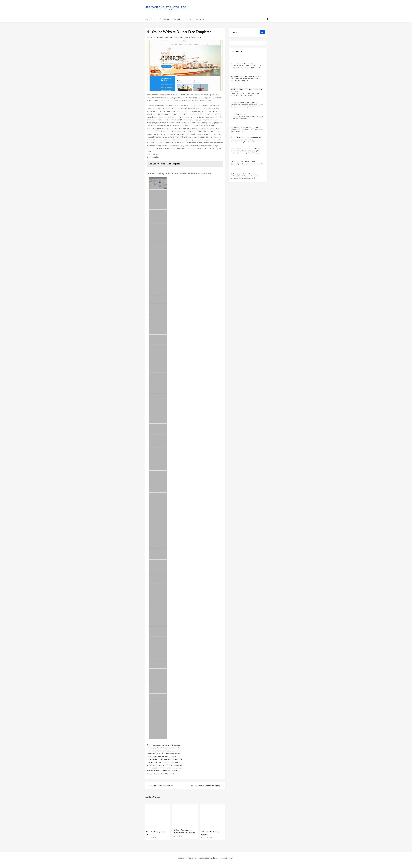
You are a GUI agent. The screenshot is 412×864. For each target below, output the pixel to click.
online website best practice (165, 748)
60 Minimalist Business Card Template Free (246, 149)
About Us (188, 19)
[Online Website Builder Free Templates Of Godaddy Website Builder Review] (158, 663)
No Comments (196, 37)
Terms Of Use (164, 19)
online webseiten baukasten (159, 745)
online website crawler (170, 756)
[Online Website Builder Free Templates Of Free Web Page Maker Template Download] (158, 687)
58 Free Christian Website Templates (243, 174)
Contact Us (200, 19)
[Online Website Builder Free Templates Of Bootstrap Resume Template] (158, 593)
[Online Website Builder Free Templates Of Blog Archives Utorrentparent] (158, 291)
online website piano (175, 765)
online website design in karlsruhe (158, 759)
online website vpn (167, 773)
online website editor (161, 762)
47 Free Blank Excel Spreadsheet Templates (246, 137)
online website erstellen (158, 765)
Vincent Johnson (154, 37)
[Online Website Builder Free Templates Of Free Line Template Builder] (158, 324)
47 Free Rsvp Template (239, 114)
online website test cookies (163, 771)
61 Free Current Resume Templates (243, 63)
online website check (166, 751)
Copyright (177, 19)
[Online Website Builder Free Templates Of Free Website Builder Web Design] (158, 387)
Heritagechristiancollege (166, 7)
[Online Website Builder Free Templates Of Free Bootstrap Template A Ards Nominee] (158, 722)
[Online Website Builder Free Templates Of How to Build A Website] (158, 476)
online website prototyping (156, 768)
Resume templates (182, 37)
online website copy (154, 756)
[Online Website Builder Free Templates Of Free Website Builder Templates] (158, 193)
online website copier (172, 753)
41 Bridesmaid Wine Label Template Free (245, 127)
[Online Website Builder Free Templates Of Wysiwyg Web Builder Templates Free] (158, 309)
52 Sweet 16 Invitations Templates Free (244, 102)
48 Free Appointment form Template (244, 161)
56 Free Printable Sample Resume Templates (246, 76)
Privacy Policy (150, 19)
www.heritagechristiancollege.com (221, 858)
